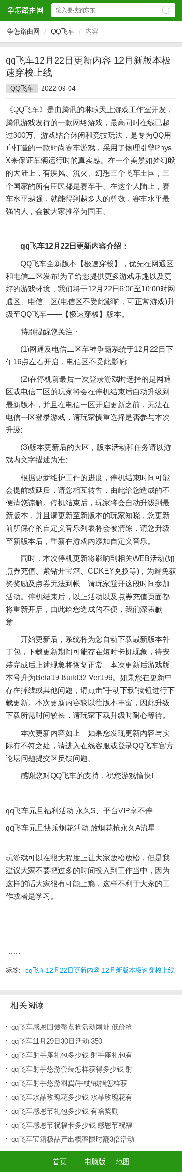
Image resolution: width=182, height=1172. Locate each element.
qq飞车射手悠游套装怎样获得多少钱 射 (72, 1069)
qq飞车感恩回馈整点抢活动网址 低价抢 (72, 1027)
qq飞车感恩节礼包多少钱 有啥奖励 (65, 1111)
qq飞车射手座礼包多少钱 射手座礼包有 (72, 1055)
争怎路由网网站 (25, 10)
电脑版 (94, 1161)
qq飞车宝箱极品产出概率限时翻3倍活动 (72, 1139)
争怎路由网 (23, 31)
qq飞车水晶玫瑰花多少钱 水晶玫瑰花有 (72, 1097)
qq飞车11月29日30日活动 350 (56, 1041)
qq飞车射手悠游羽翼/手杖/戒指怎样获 (69, 1083)
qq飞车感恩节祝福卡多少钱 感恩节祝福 (72, 1125)
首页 (60, 1161)
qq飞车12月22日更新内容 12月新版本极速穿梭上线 (100, 970)
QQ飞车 (62, 31)
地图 (123, 1161)
